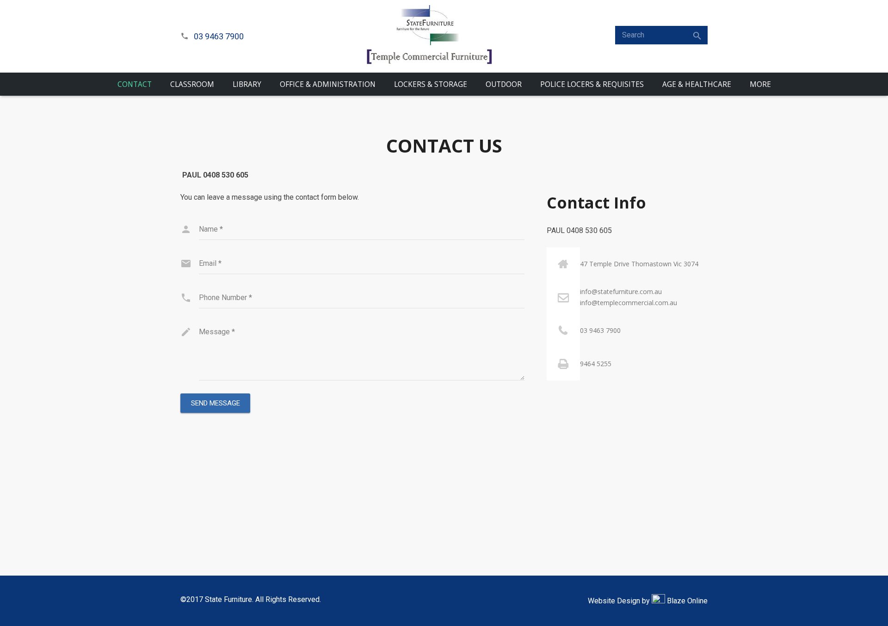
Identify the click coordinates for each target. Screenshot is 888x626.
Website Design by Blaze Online (648, 600)
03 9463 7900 (219, 36)
